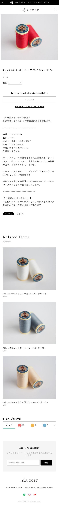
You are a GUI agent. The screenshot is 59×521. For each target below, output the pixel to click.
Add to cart (29, 100)
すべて (9, 425)
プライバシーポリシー (13, 487)
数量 (5, 83)
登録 (46, 462)
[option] (29, 37)
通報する (20, 214)
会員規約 (50, 487)
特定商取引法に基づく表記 (35, 487)
